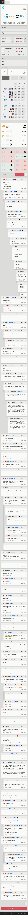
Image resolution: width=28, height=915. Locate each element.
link (25, 188)
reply (22, 188)
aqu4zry (7, 179)
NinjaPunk (12, 340)
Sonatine (8, 892)
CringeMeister (9, 736)
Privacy (6, 913)
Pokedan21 (8, 348)
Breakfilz (8, 873)
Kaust (7, 478)
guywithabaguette (11, 330)
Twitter (20, 913)
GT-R (7, 659)
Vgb (7, 435)
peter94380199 (9, 709)
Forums (14, 2)
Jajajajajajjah (8, 615)
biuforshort (12, 527)
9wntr (7, 322)
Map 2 (17, 61)
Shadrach (8, 651)
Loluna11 (8, 790)
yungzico (8, 443)
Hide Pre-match (19, 174)
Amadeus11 (8, 668)
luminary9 (8, 586)
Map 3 (3, 64)
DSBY (12, 219)
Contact (2, 913)
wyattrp (7, 726)
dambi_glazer (12, 693)
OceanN (7, 461)
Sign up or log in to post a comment (14, 908)
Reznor (9, 305)
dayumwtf (8, 570)
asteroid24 (12, 507)
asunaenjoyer (8, 676)
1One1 (9, 863)
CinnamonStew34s (11, 745)
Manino (7, 373)
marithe (7, 603)
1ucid (7, 578)
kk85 (7, 718)
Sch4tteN (8, 595)
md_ (7, 365)
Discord (25, 913)
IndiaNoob (8, 314)
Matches (21, 2)
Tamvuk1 (9, 544)
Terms (10, 913)
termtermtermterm (9, 837)
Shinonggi (8, 552)
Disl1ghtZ (8, 561)
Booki (11, 535)
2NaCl (7, 808)
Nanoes (7, 452)
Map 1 (3, 61)
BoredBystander (13, 391)
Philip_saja (8, 487)
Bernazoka (8, 753)
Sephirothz (8, 641)
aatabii (7, 800)
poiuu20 (9, 191)
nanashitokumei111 (10, 762)
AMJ (9, 497)
